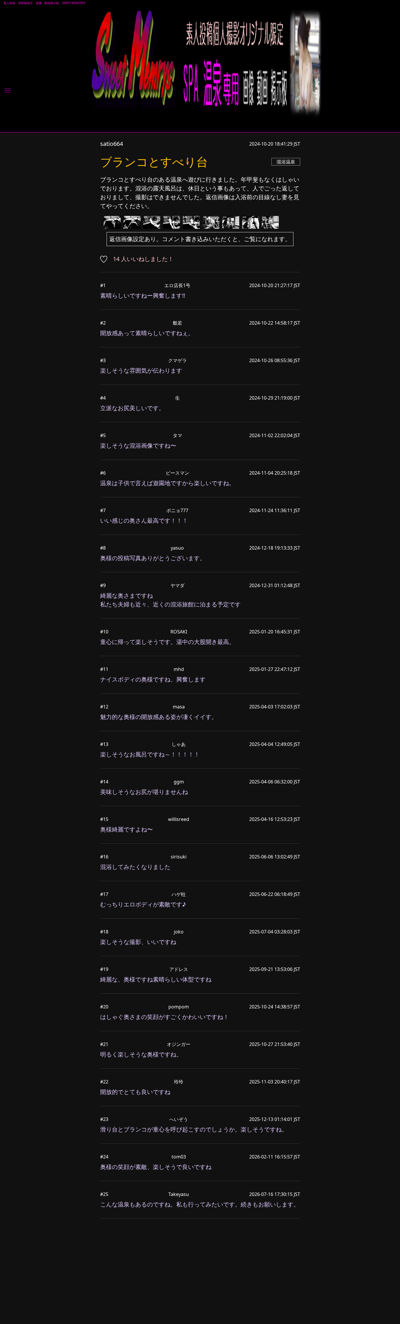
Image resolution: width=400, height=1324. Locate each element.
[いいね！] (106, 259)
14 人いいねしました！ (143, 259)
